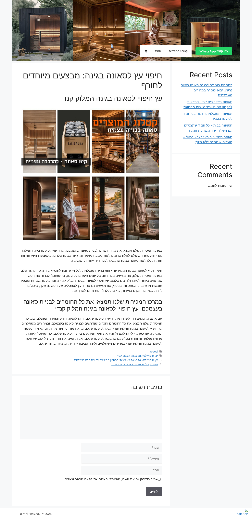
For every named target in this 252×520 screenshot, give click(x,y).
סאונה (26, 51)
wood (154, 351)
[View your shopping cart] (145, 51)
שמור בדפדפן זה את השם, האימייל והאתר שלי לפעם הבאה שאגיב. (111, 479)
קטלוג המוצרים (178, 51)
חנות (158, 51)
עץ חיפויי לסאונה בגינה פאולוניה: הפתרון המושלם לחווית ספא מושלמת (116, 360)
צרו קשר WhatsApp (213, 51)
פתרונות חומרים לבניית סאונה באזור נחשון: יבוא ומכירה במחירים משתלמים (206, 90)
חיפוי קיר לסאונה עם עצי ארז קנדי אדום (134, 364)
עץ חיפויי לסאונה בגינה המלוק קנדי (137, 355)
